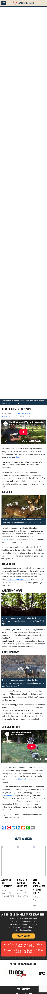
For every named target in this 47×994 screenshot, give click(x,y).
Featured (20, 413)
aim (10, 457)
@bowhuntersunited (23, 930)
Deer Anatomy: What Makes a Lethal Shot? (39, 886)
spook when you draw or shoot (18, 579)
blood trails (22, 779)
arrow (6, 539)
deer (17, 457)
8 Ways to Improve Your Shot (22, 883)
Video (9, 416)
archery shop (9, 795)
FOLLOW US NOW (23, 936)
